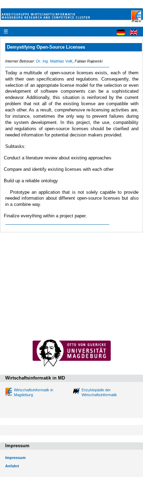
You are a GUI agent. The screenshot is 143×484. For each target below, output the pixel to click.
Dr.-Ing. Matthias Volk (54, 61)
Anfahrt (12, 466)
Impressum (15, 458)
